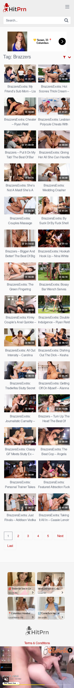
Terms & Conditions (37, 643)
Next (60, 535)
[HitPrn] (14, 8)
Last (10, 545)
